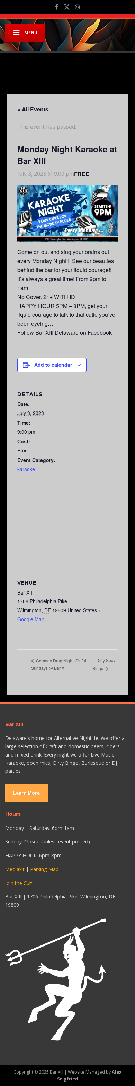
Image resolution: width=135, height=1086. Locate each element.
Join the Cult (18, 883)
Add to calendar (53, 364)
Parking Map (44, 869)
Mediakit (15, 869)
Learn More (26, 793)
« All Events (32, 109)
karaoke (26, 468)
